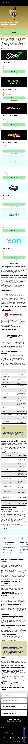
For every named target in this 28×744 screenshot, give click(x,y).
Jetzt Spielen (14, 71)
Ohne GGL (14, 4)
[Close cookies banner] (24, 728)
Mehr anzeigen (14, 263)
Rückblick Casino (14, 73)
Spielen (14, 32)
